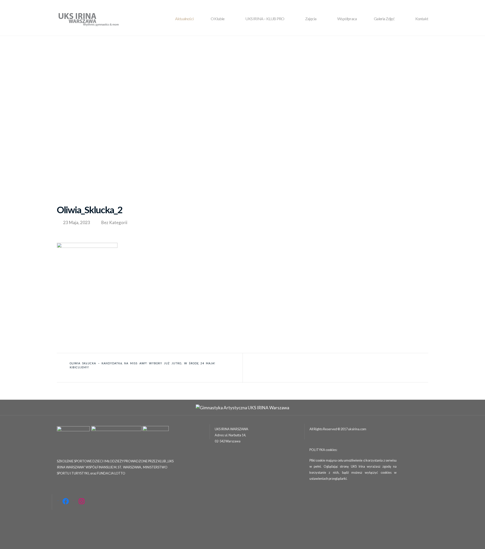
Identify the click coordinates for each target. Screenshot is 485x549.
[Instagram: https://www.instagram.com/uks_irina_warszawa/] (81, 501)
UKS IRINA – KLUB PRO (264, 18)
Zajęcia (310, 18)
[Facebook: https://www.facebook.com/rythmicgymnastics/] (65, 501)
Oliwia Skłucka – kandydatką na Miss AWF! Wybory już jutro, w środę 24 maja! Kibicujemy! (142, 365)
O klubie (218, 18)
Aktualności (184, 18)
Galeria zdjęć (384, 18)
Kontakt (421, 18)
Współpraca (347, 18)
